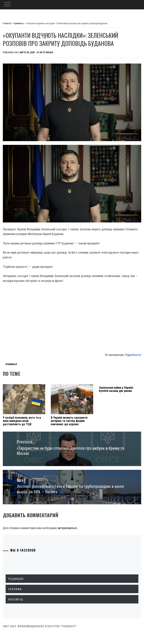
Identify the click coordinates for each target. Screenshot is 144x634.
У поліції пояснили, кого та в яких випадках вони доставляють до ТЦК (22, 421)
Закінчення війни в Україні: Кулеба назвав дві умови (116, 389)
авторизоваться (67, 528)
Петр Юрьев (46, 52)
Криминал (11, 364)
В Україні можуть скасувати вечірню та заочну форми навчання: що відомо (69, 421)
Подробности (133, 355)
